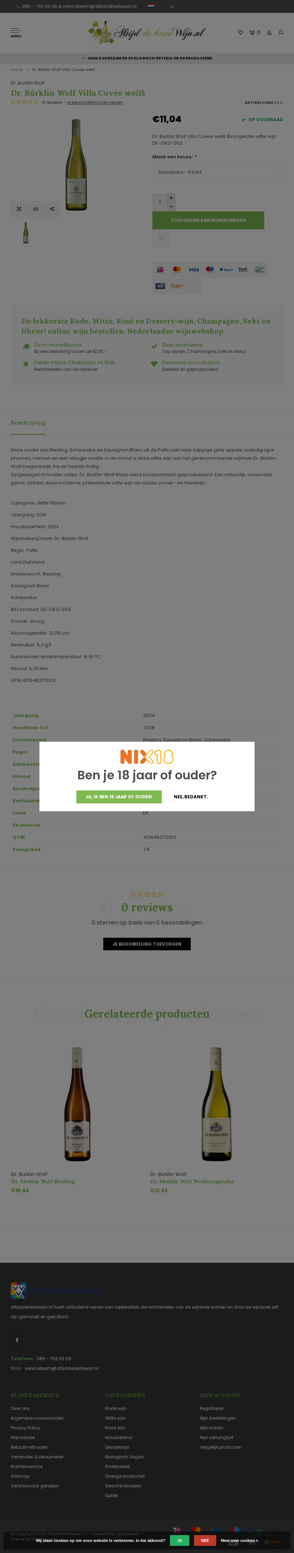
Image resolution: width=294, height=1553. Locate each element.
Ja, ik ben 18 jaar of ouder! (119, 797)
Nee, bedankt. (191, 797)
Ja (179, 1540)
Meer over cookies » (239, 1540)
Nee (205, 1540)
